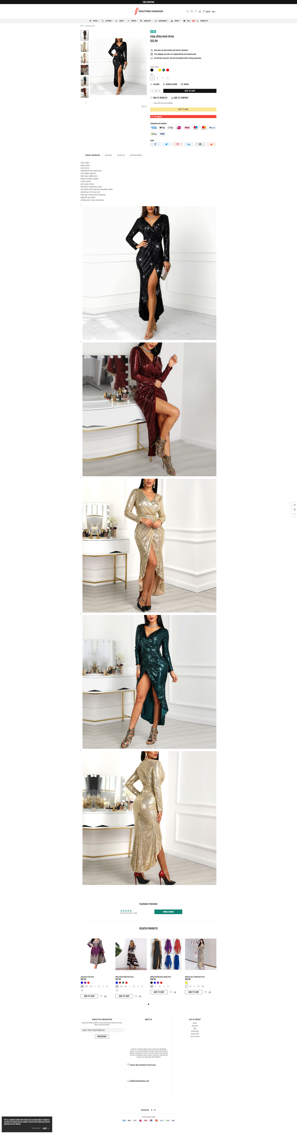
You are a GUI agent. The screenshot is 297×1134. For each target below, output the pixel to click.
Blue (117, 983)
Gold (159, 70)
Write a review (168, 912)
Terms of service (195, 1036)
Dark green (120, 983)
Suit (186, 983)
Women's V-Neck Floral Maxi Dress (125, 977)
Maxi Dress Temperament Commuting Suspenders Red (165, 977)
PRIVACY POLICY (36, 1128)
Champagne (155, 70)
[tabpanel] (96, 967)
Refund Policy (195, 1031)
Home (82, 26)
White (161, 983)
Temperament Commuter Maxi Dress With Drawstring (200, 977)
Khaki (155, 983)
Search (195, 1023)
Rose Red (171, 70)
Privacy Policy (195, 1034)
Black (151, 70)
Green (163, 70)
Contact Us (195, 1026)
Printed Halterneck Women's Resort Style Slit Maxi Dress (95, 978)
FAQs (195, 1028)
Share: (152, 140)
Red (167, 70)
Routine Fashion (148, 11)
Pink (82, 985)
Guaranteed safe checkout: (158, 124)
